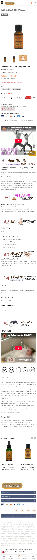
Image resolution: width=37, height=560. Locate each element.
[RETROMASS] (12, 485)
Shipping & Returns (14, 120)
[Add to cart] (7, 473)
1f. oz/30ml (17, 89)
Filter (5, 15)
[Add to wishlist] (33, 97)
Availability (5, 69)
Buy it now (28, 98)
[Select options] (26, 473)
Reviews (30, 120)
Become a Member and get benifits (12, 82)
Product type (5, 72)
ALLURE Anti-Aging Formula (10, 464)
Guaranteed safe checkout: (10, 113)
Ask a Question (9, 109)
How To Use (24, 120)
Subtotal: (4, 93)
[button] (7, 552)
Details (6, 120)
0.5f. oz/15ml (6, 89)
